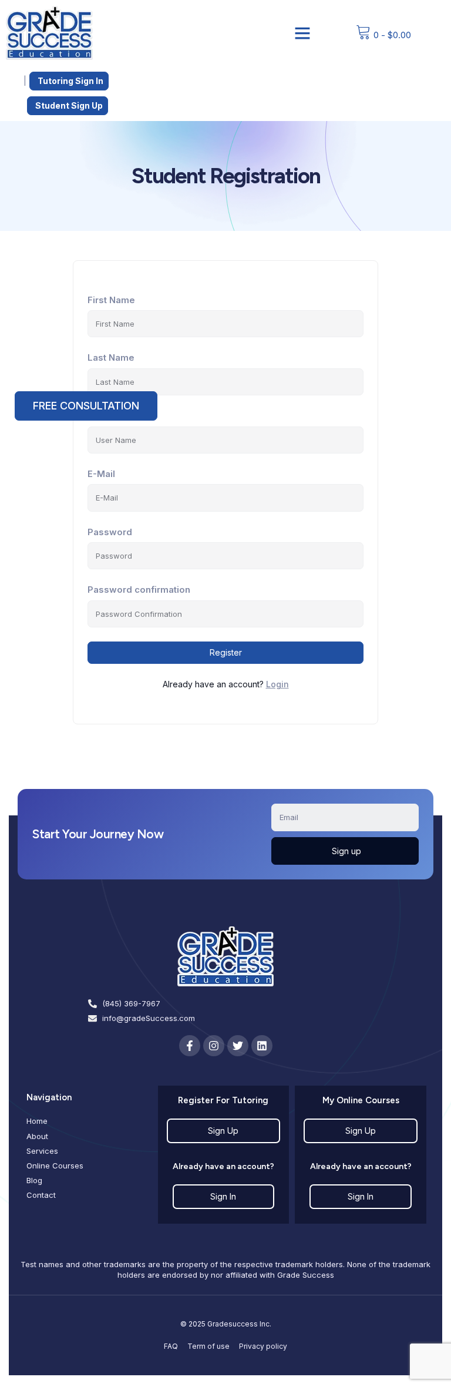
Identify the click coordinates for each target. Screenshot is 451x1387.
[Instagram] (213, 1045)
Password (109, 532)
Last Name (110, 357)
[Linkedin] (261, 1045)
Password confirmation (138, 589)
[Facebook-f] (189, 1045)
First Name (111, 299)
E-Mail (101, 473)
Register (226, 652)
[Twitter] (237, 1045)
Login (277, 684)
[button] (302, 33)
